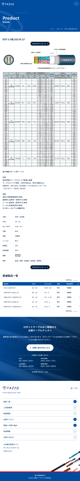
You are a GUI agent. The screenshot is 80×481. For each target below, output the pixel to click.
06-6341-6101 (26, 361)
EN (76, 388)
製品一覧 (6, 401)
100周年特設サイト (11, 444)
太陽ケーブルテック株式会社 (8, 4)
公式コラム (7, 451)
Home (52, 29)
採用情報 (6, 431)
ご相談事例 (7, 407)
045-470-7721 (48, 361)
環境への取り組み (10, 425)
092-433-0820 (48, 366)
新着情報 (6, 413)
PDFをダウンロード (39, 44)
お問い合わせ (8, 437)
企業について (8, 419)
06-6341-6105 (26, 366)
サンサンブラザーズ (11, 448)
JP (72, 388)
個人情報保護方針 (40, 475)
